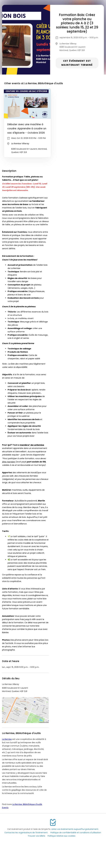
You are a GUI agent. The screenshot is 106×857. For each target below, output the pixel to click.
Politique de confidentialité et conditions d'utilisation (76, 832)
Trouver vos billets (36, 836)
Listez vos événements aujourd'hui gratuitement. (75, 829)
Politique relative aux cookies (61, 836)
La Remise (7, 739)
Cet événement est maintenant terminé (77, 63)
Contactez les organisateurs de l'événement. (26, 832)
